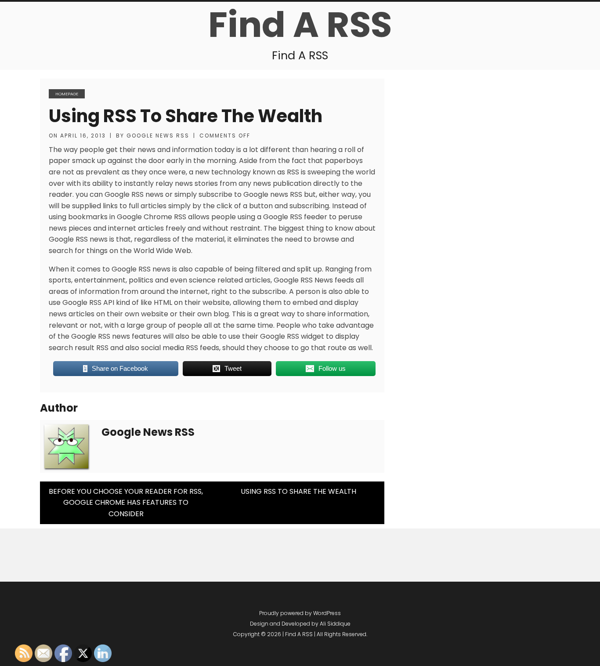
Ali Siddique (335, 623)
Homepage (66, 94)
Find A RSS (300, 24)
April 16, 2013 (83, 135)
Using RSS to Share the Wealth (185, 116)
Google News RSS (158, 135)
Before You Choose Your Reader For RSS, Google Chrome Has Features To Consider (126, 502)
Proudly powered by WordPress (300, 613)
